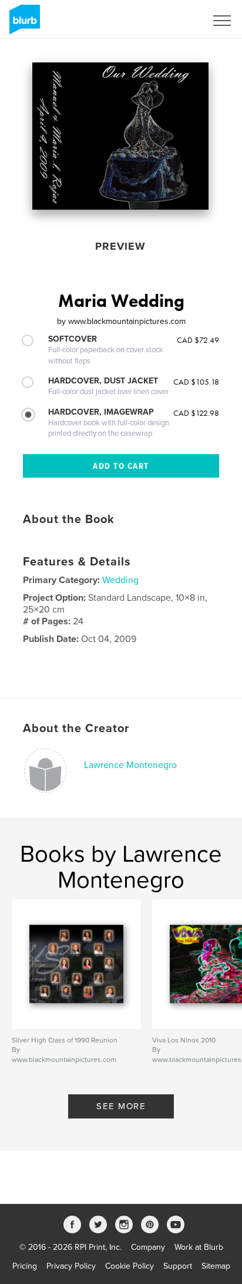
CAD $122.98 (196, 413)
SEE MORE (121, 1106)
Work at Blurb (198, 1247)
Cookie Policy (129, 1266)
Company (148, 1247)
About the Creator (76, 729)
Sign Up (176, 20)
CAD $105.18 (196, 381)
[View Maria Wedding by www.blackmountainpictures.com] (120, 136)
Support (177, 1266)
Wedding (120, 580)
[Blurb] (22, 24)
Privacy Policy (71, 1266)
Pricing (24, 1266)
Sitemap (215, 1266)
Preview (120, 246)
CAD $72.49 (198, 340)
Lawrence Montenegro (130, 765)
